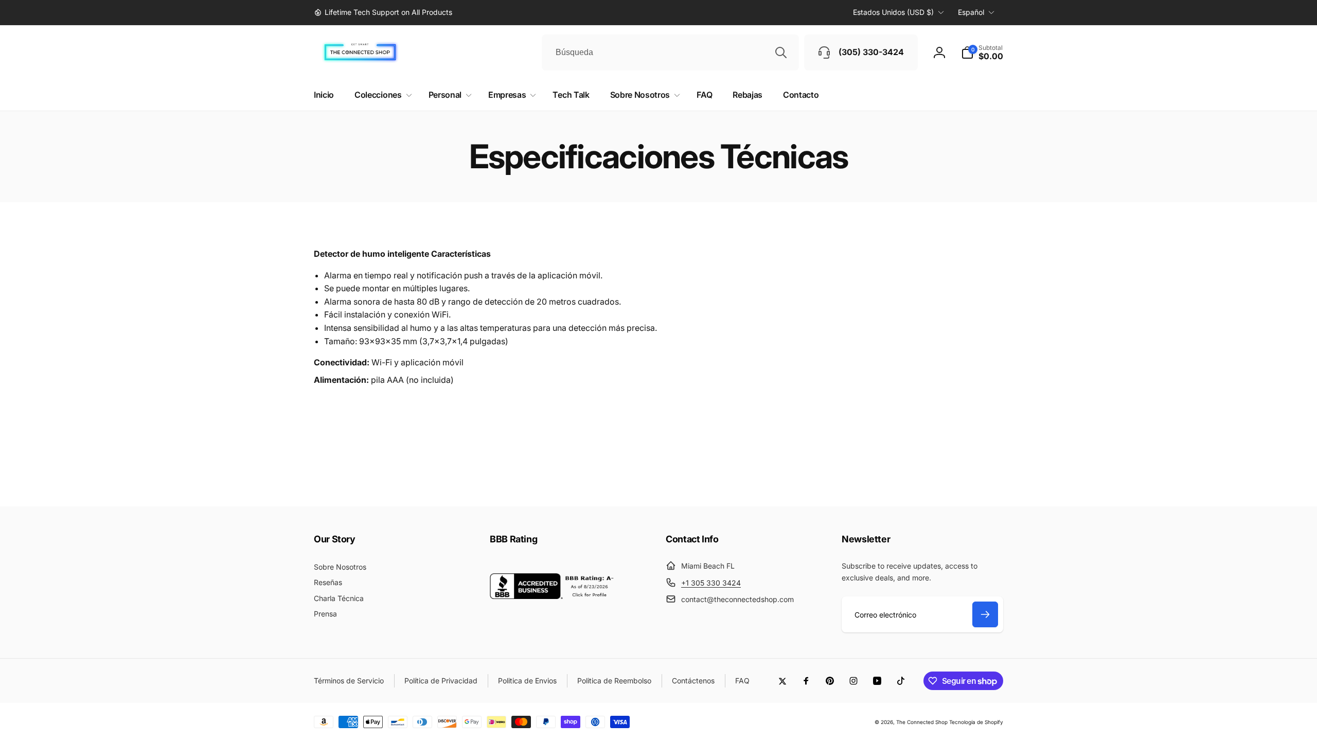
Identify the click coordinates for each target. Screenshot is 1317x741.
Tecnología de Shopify (976, 722)
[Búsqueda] (781, 52)
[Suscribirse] (985, 614)
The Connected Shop (922, 722)
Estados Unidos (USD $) (893, 12)
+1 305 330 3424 (711, 582)
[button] (982, 52)
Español (971, 12)
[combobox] (670, 52)
